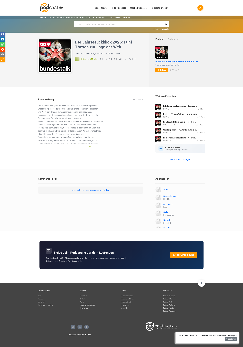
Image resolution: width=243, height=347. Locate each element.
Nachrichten (175, 65)
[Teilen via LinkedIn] (2, 39)
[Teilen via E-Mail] (2, 54)
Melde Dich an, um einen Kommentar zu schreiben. (91, 190)
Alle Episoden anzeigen (180, 159)
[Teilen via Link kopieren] (2, 59)
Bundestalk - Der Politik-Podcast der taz (176, 61)
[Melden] (135, 59)
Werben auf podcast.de (45, 305)
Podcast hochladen (128, 299)
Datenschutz (84, 308)
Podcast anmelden (128, 296)
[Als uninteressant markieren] (106, 59)
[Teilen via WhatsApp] (2, 44)
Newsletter (83, 296)
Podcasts (51, 17)
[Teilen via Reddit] (2, 49)
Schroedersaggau (171, 196)
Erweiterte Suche (162, 29)
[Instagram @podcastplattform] (73, 327)
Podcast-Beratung (169, 296)
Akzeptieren (231, 339)
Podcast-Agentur (168, 308)
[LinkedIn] (79, 327)
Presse (82, 302)
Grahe (165, 212)
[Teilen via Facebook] (2, 34)
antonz (166, 189)
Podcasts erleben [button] (159, 8)
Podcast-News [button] (99, 8)
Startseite (42, 17)
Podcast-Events (126, 302)
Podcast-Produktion (169, 311)
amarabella (168, 204)
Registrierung (126, 305)
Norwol (166, 220)
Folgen (163, 70)
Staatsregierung (162, 65)
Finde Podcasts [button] (118, 8)
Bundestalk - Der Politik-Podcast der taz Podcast (73, 17)
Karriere (40, 299)
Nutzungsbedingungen (87, 305)
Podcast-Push (167, 302)
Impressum (42, 302)
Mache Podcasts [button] (138, 8)
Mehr (91, 146)
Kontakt (82, 299)
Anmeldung (125, 308)
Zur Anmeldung (185, 254)
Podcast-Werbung (169, 305)
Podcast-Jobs (167, 299)
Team (40, 296)
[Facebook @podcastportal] (86, 327)
